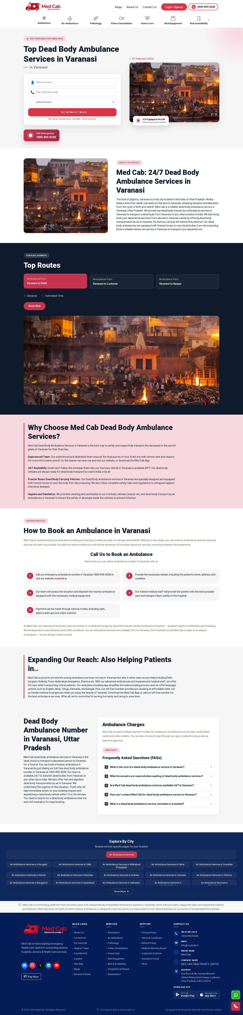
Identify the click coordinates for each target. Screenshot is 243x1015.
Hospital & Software (118, 969)
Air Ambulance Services (121, 854)
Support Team (81, 948)
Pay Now (32, 976)
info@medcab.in (189, 945)
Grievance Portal (150, 958)
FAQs (144, 963)
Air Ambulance (115, 937)
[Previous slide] (34, 20)
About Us (132, 7)
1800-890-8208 (189, 935)
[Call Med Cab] (235, 1006)
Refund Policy (149, 943)
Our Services (80, 943)
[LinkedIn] (48, 965)
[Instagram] (32, 965)
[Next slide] (208, 20)
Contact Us (150, 7)
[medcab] (43, 6)
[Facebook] (24, 965)
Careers (78, 958)
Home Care (113, 953)
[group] (44, 20)
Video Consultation (118, 948)
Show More (120, 891)
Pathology (113, 943)
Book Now (35, 306)
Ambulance (114, 932)
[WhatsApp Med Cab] (235, 994)
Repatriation (114, 974)
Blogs (118, 7)
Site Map (78, 963)
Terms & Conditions (152, 937)
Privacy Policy (149, 932)
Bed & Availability (117, 963)
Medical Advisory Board (154, 948)
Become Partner (82, 974)
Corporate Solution (152, 953)
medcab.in (60, 578)
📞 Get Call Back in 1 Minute (72, 112)
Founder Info (80, 953)
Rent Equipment (116, 958)
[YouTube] (56, 965)
